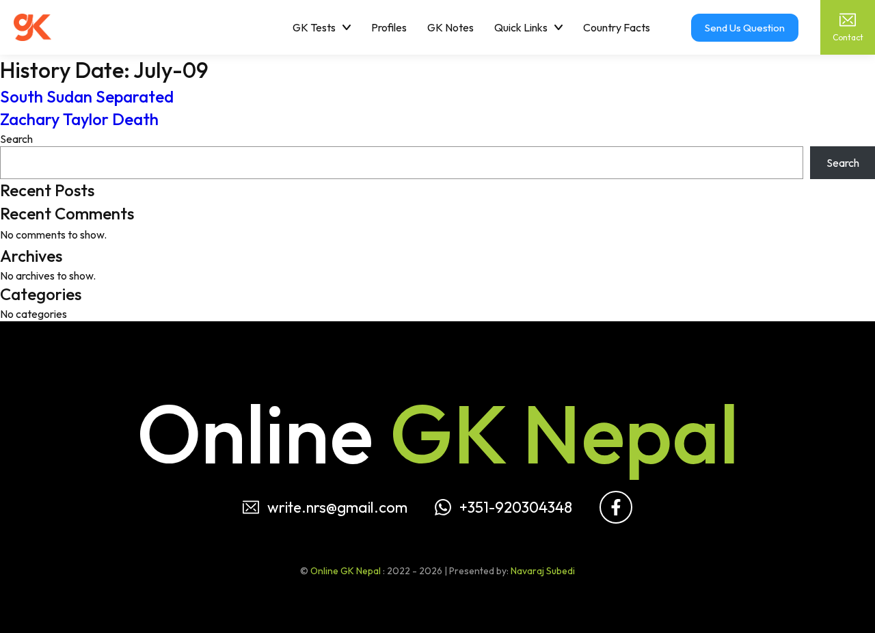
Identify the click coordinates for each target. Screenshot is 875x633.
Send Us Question (745, 27)
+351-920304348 (515, 507)
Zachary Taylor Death (79, 119)
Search (16, 139)
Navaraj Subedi (543, 571)
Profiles (389, 27)
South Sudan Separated (87, 96)
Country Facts (616, 27)
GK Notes (450, 27)
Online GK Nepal (345, 571)
